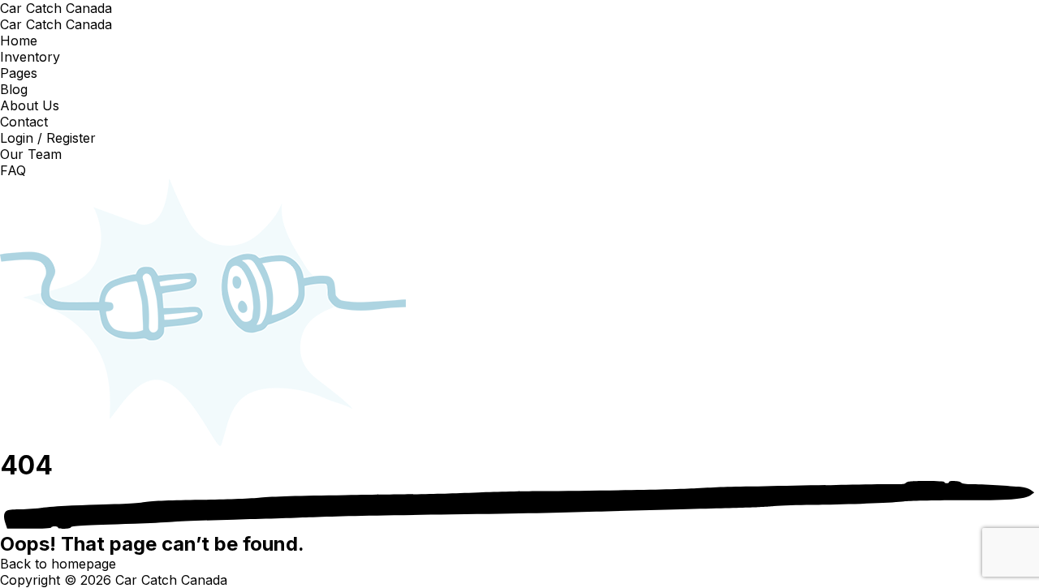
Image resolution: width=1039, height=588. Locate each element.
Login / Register (48, 138)
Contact (24, 122)
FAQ (13, 170)
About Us (29, 105)
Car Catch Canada (56, 8)
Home (18, 40)
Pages (18, 73)
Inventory (30, 57)
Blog (14, 89)
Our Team (31, 154)
